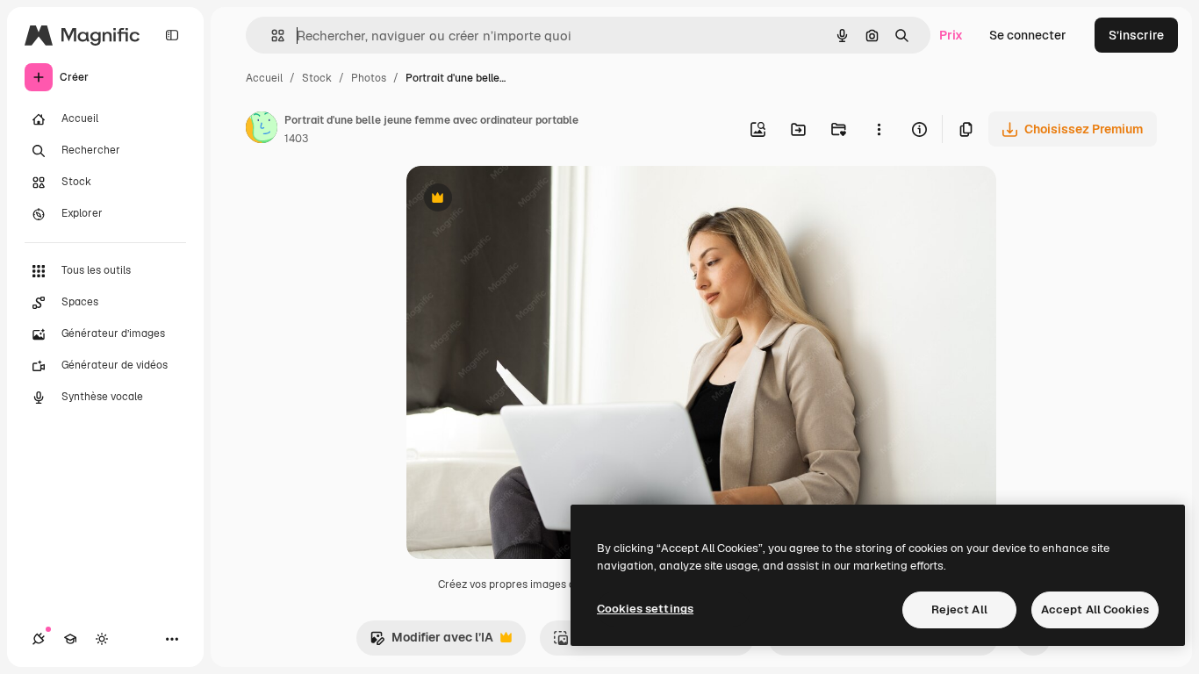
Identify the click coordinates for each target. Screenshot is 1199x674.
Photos (368, 78)
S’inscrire (1136, 35)
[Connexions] (39, 639)
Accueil (264, 78)
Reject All (959, 609)
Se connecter (1027, 35)
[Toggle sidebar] (172, 35)
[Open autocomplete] (271, 35)
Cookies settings (645, 608)
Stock (317, 78)
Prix (951, 35)
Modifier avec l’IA (431, 642)
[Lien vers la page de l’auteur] (261, 129)
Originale (522, 199)
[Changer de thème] (102, 639)
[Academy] (70, 639)
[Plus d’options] (878, 129)
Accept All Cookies (1095, 609)
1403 (296, 139)
